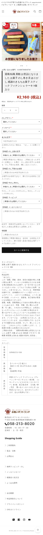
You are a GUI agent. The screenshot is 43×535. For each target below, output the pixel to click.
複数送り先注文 (13, 477)
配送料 (9, 101)
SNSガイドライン (14, 509)
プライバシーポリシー (15, 504)
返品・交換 (11, 451)
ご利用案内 (11, 445)
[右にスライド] (26, 65)
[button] (3, 11)
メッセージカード (14, 472)
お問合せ (10, 456)
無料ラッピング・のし (15, 467)
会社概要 (10, 493)
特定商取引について (14, 499)
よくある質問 (12, 483)
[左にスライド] (16, 65)
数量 (3, 105)
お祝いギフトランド (18, 530)
